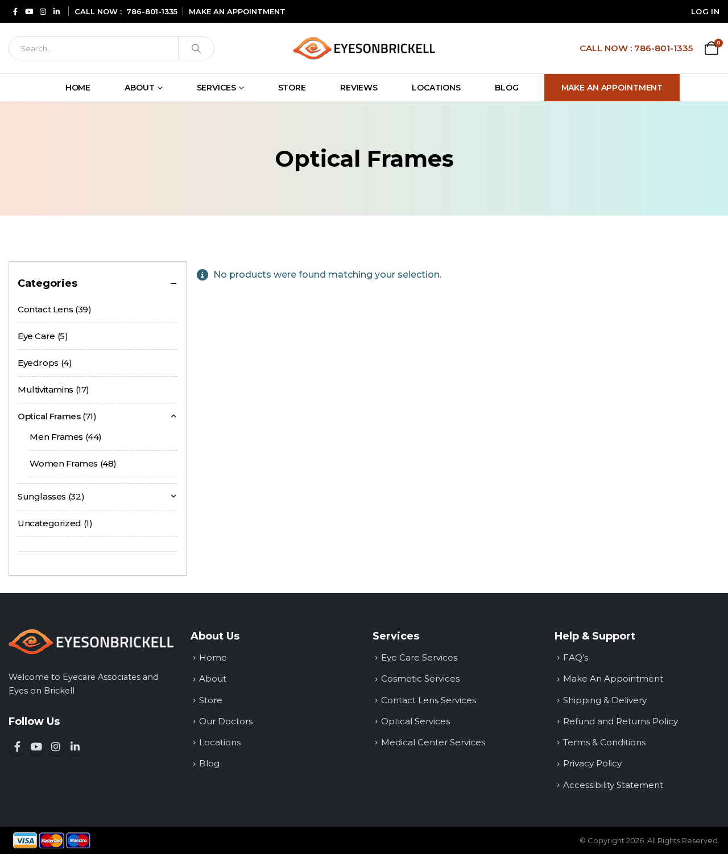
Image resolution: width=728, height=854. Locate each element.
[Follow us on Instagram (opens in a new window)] (55, 746)
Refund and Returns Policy (620, 721)
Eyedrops (38, 362)
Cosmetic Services (420, 678)
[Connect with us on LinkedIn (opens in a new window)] (75, 746)
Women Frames (64, 463)
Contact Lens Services (428, 700)
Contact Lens (45, 309)
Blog (507, 87)
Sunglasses (42, 496)
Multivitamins (45, 389)
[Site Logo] (364, 48)
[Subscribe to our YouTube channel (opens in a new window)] (36, 746)
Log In (705, 11)
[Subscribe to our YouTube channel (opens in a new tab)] (29, 11)
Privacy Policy (592, 763)
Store (292, 87)
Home (78, 87)
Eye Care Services (419, 657)
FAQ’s (575, 657)
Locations (436, 87)
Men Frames (56, 436)
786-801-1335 (151, 11)
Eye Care (36, 336)
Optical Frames (49, 416)
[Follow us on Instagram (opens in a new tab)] (43, 11)
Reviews (359, 87)
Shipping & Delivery (605, 700)
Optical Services (415, 721)
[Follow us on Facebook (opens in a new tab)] (15, 11)
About (139, 87)
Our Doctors (226, 721)
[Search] (196, 48)
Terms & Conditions (604, 742)
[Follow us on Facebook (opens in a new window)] (17, 746)
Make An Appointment (612, 87)
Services (216, 87)
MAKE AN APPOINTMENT (237, 11)
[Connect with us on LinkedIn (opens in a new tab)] (56, 11)
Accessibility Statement (613, 784)
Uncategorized (49, 523)
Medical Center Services (433, 742)
